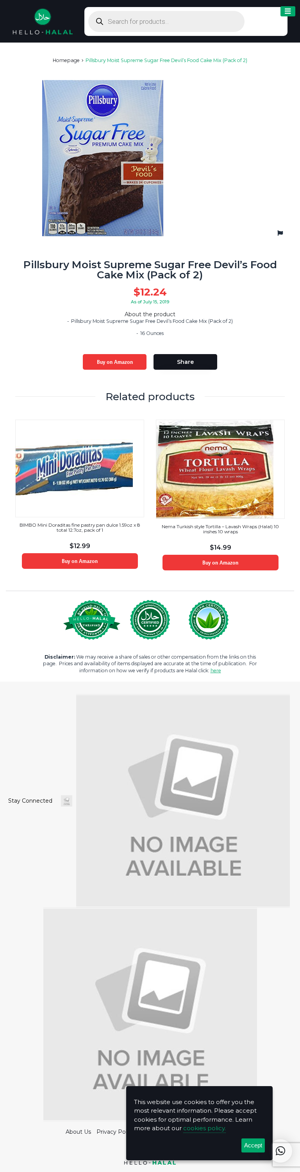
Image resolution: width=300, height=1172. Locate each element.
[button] (280, 1151)
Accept (253, 1145)
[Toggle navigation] (287, 11)
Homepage (66, 60)
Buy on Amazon (115, 361)
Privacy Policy (115, 1131)
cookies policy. (204, 1128)
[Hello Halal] (43, 20)
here (216, 670)
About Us (78, 1131)
